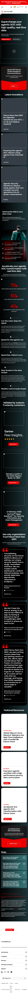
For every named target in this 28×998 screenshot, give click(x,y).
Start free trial (9, 929)
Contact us (18, 929)
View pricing (13, 933)
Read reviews (13, 444)
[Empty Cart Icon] (20, 7)
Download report (12, 482)
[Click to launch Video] (14, 51)
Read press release (16, 3)
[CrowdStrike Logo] (2, 7)
